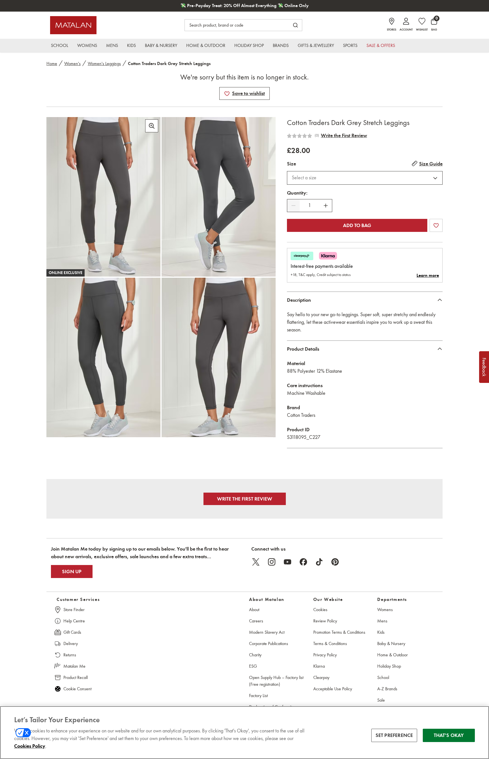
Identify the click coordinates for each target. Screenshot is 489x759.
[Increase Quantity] (325, 205)
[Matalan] (73, 25)
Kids (381, 632)
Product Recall (75, 677)
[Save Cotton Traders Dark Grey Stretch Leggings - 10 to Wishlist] (227, 93)
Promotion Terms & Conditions (339, 632)
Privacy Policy (325, 654)
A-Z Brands (387, 688)
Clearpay (321, 677)
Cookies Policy (29, 746)
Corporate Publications (268, 643)
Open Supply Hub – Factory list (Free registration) (276, 681)
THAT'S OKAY (449, 735)
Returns (69, 654)
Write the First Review (344, 135)
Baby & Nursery (391, 643)
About (254, 609)
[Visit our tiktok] (319, 561)
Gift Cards (72, 632)
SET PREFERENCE (394, 735)
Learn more (428, 275)
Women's (72, 63)
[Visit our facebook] (303, 561)
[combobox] (365, 178)
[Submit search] (295, 25)
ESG (253, 666)
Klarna (319, 666)
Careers (256, 621)
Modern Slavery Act (266, 632)
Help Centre (74, 621)
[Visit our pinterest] (335, 561)
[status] (309, 205)
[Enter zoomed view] (151, 125)
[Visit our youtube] (287, 561)
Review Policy (325, 621)
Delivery (70, 643)
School (383, 677)
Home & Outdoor (392, 654)
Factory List (258, 695)
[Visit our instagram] (271, 561)
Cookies (320, 609)
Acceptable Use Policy (332, 688)
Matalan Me (74, 666)
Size (291, 164)
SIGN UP (72, 571)
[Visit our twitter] (255, 561)
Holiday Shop (389, 666)
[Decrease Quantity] (293, 205)
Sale (381, 700)
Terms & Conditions (330, 643)
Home (51, 63)
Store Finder (74, 609)
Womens (385, 609)
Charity (255, 654)
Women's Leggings (104, 63)
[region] (244, 732)
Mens (382, 621)
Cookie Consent (77, 688)
